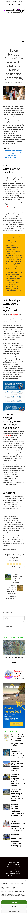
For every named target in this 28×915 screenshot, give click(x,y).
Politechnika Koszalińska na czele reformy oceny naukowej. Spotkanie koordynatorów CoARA (17, 795)
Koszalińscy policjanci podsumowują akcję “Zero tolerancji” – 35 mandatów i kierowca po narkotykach (17, 841)
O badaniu (8, 161)
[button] (26, 880)
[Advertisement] (14, 31)
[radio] (7, 564)
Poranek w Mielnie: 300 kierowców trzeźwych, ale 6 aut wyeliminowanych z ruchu (18, 780)
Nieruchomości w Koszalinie (14, 46)
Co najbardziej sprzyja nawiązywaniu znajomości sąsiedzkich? (12, 157)
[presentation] (4, 653)
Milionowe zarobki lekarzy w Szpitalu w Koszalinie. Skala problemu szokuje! (18, 765)
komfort (5, 207)
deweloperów (15, 314)
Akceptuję (14, 902)
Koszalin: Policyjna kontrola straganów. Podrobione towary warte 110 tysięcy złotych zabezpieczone (17, 811)
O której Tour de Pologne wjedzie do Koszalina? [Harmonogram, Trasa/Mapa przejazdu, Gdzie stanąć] (17, 740)
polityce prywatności (6, 897)
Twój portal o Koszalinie (14, 13)
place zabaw (7, 435)
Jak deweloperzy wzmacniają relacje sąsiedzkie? (13, 152)
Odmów (14, 906)
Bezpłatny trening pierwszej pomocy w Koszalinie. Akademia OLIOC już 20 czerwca (18, 825)
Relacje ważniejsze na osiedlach (13, 150)
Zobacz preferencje (14, 911)
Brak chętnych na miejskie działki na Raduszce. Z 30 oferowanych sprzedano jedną (14, 659)
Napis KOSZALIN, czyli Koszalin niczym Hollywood (17, 578)
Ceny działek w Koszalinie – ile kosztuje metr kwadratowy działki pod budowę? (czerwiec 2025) (10, 592)
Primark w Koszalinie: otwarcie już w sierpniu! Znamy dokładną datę (17, 753)
